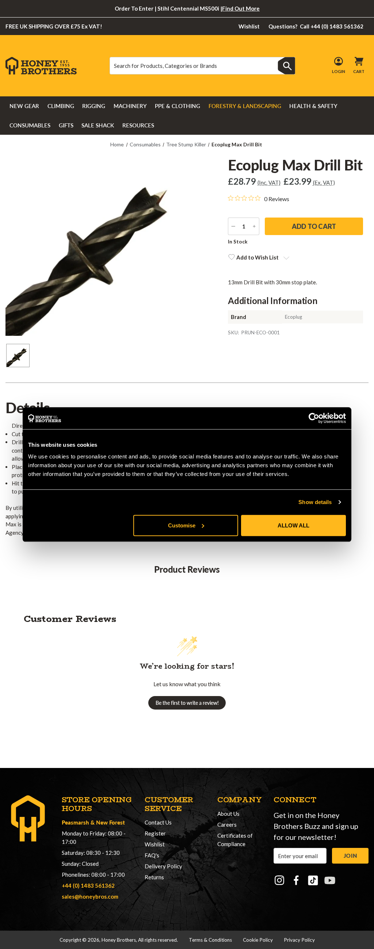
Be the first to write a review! (187, 702)
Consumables (29, 125)
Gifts (66, 125)
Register (155, 833)
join (350, 855)
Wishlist (249, 26)
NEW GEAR (24, 106)
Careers (227, 824)
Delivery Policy (163, 866)
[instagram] (279, 880)
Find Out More (241, 8)
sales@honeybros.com (90, 896)
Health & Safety (313, 106)
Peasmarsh (75, 822)
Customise (181, 525)
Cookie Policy (258, 940)
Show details (315, 502)
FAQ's (152, 855)
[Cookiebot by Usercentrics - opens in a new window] (314, 418)
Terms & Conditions (210, 940)
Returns (154, 877)
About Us (228, 813)
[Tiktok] (313, 880)
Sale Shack (97, 125)
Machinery (130, 106)
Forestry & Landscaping (245, 106)
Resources (138, 125)
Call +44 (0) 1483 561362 (316, 26)
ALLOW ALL (293, 525)
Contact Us (158, 822)
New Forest (110, 822)
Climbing (60, 106)
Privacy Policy (299, 940)
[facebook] (296, 880)
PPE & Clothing (177, 106)
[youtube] (330, 880)
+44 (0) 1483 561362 (88, 885)
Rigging (93, 106)
